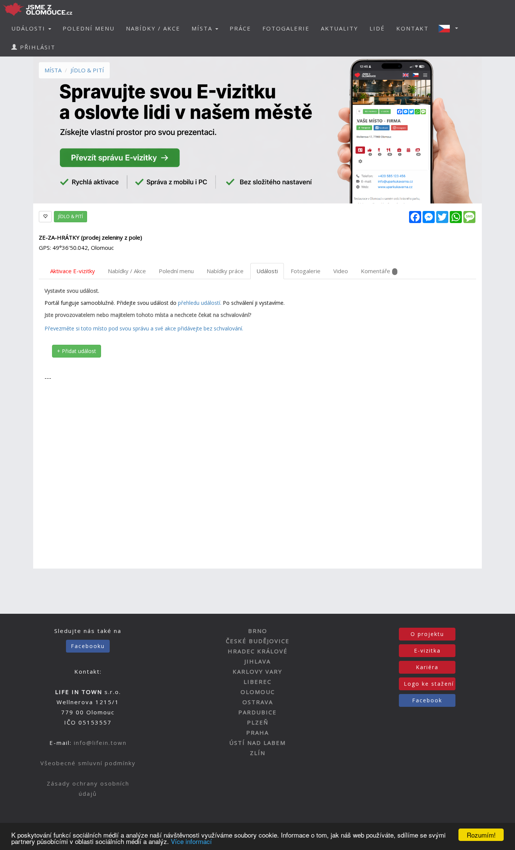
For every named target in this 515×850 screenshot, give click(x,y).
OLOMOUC (258, 692)
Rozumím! (481, 834)
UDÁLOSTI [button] (29, 28)
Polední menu (176, 271)
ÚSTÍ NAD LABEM (257, 742)
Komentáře (375, 271)
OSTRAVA (257, 702)
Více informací (191, 841)
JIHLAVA (257, 661)
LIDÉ (377, 28)
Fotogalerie (305, 271)
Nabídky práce (225, 271)
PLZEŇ (257, 722)
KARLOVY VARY (257, 671)
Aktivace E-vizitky (72, 271)
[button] (450, 28)
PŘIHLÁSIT (36, 47)
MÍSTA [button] (203, 28)
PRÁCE (240, 28)
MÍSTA (52, 70)
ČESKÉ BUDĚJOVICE (258, 641)
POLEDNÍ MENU (89, 28)
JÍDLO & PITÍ (87, 70)
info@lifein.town (100, 742)
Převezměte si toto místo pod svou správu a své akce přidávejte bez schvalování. (143, 328)
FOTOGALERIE (286, 28)
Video (340, 271)
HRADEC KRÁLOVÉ (258, 651)
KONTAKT (412, 28)
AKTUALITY (339, 28)
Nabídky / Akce (127, 271)
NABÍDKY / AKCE (153, 28)
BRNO (257, 630)
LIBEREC (257, 681)
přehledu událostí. (199, 302)
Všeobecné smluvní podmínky (88, 763)
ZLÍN (257, 753)
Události (267, 271)
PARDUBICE (257, 712)
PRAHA (257, 732)
